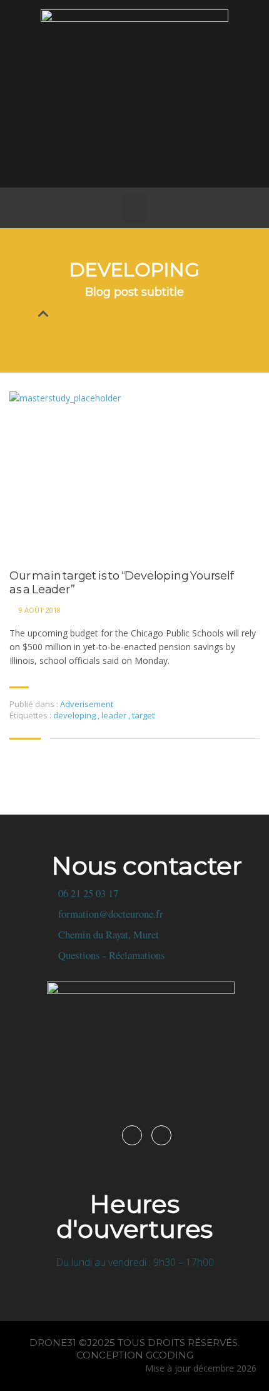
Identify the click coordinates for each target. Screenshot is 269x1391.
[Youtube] (152, 162)
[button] (134, 208)
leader (114, 715)
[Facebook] (117, 162)
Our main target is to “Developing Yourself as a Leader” (121, 583)
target (143, 715)
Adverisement (86, 704)
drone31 (52, 1342)
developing (75, 715)
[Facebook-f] (132, 1135)
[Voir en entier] (134, 474)
